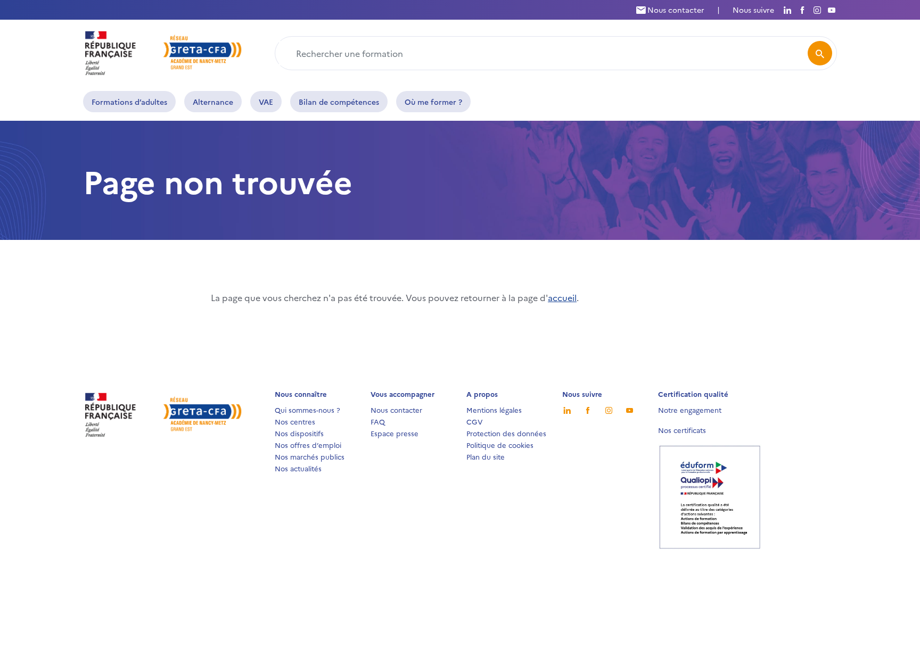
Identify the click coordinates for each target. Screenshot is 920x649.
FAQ (378, 421)
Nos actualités (298, 468)
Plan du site (485, 456)
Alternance (213, 101)
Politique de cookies (499, 445)
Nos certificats (682, 430)
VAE (266, 101)
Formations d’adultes (129, 101)
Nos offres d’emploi (308, 445)
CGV (474, 421)
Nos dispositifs (299, 433)
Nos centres (295, 421)
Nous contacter (674, 9)
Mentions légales (494, 409)
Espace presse (394, 433)
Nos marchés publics (309, 456)
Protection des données (506, 433)
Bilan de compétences (339, 101)
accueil (562, 297)
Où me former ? (433, 101)
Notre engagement (689, 409)
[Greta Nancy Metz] (163, 51)
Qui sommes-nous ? (307, 409)
